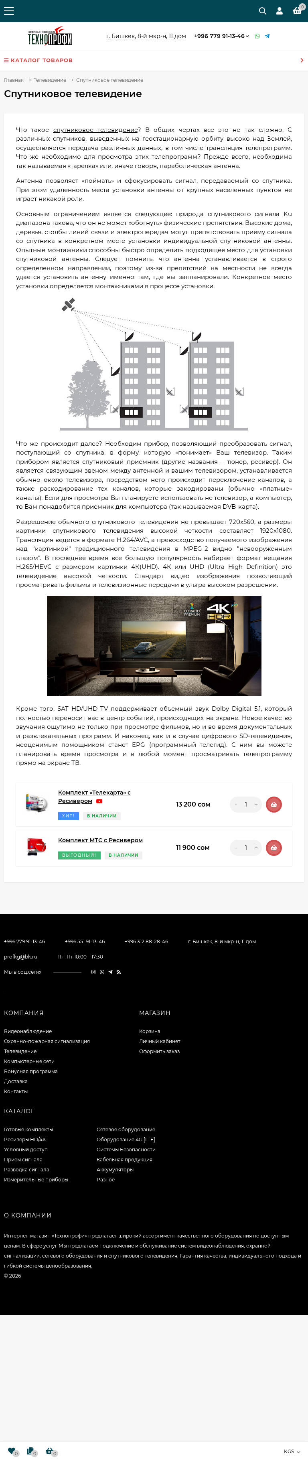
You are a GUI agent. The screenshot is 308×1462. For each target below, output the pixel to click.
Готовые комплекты (28, 1129)
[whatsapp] (102, 972)
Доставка (16, 1081)
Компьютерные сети (29, 1061)
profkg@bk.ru (20, 957)
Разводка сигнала (26, 1170)
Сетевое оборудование (126, 1129)
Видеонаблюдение (28, 1031)
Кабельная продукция (124, 1160)
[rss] (119, 972)
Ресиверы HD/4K (25, 1139)
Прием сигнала (23, 1160)
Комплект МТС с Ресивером (100, 840)
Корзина (149, 1031)
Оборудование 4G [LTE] (126, 1139)
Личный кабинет (159, 1041)
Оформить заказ (159, 1051)
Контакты (16, 1091)
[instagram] (93, 972)
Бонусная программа (31, 1071)
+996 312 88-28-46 (146, 941)
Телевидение (50, 80)
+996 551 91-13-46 (85, 941)
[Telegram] (267, 36)
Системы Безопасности (126, 1150)
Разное (106, 1180)
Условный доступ (26, 1150)
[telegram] (110, 972)
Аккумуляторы (115, 1170)
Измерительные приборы (36, 1180)
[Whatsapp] (258, 36)
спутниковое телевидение (95, 129)
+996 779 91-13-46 (219, 36)
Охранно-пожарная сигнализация (47, 1041)
